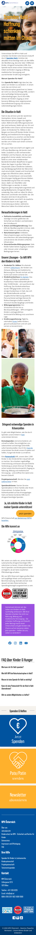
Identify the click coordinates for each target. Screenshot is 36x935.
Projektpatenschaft (8, 864)
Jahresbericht (6, 830)
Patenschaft (10, 456)
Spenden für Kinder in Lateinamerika (14, 858)
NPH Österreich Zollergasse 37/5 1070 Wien (7, 882)
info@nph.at (10, 893)
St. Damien (24, 277)
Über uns (4, 827)
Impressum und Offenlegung (11, 843)
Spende (30, 448)
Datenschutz (6, 840)
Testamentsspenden (8, 867)
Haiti (23, 435)
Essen (15, 321)
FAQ (3, 847)
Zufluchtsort (15, 268)
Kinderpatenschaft (8, 861)
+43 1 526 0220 (12, 890)
